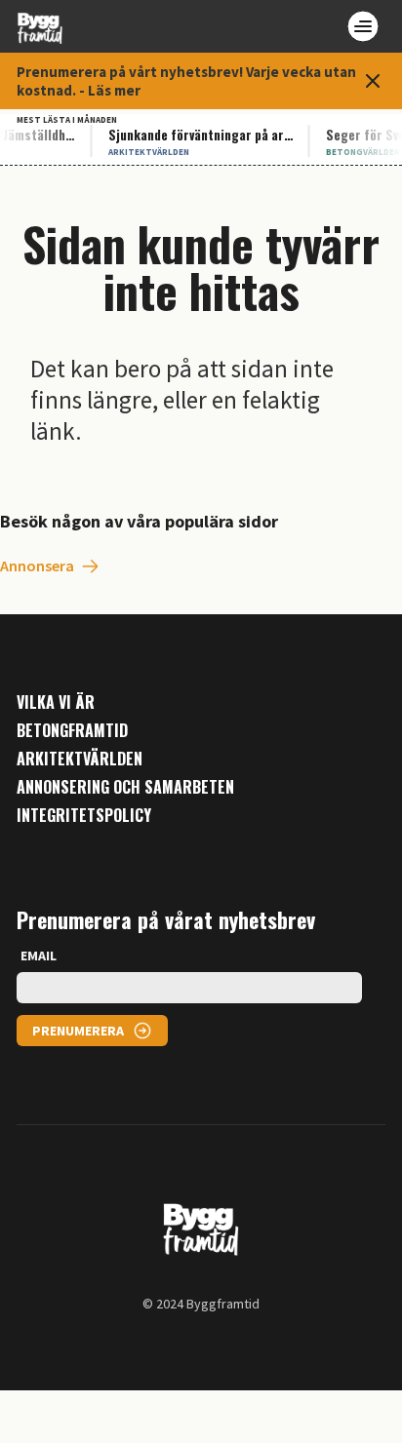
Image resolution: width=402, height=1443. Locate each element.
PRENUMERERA (78, 1030)
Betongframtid (72, 731)
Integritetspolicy (84, 815)
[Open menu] (363, 26)
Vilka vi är (56, 702)
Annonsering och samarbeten (125, 787)
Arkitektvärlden (79, 759)
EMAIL (38, 955)
